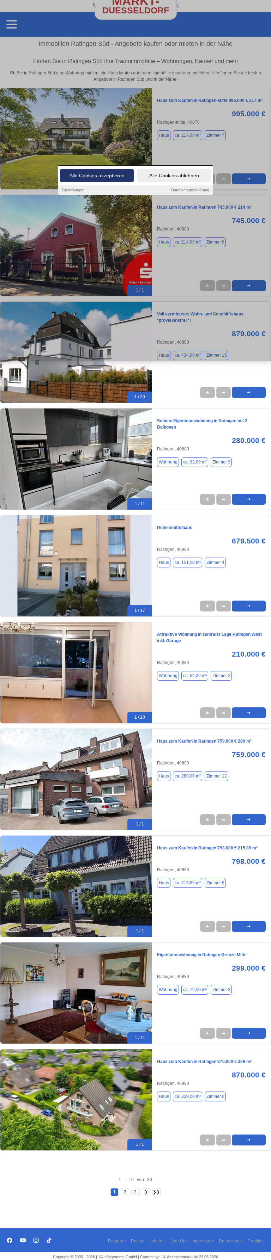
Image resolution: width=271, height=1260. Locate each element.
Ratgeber (117, 1241)
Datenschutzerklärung (190, 190)
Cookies (256, 1241)
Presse (137, 1241)
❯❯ (156, 1192)
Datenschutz (231, 1241)
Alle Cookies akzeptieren (97, 175)
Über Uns (178, 1241)
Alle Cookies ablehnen (174, 175)
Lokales (156, 1241)
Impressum (203, 1241)
